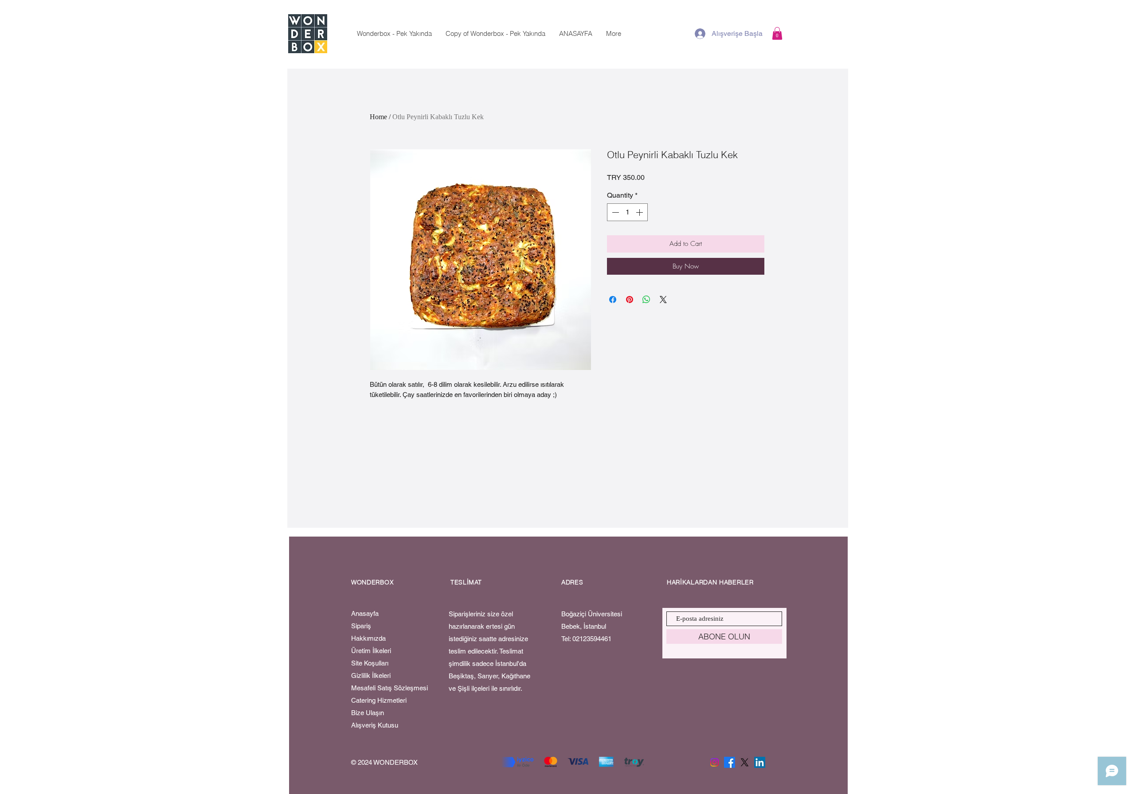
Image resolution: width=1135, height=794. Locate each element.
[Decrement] (614, 212)
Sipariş (361, 626)
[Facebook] (729, 762)
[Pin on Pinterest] (629, 299)
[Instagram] (714, 762)
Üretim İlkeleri (372, 650)
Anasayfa (365, 613)
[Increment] (640, 212)
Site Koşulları (369, 663)
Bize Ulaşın (367, 712)
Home (378, 117)
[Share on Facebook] (612, 299)
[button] (777, 33)
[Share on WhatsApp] (646, 299)
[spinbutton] (627, 212)
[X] (744, 762)
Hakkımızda (369, 638)
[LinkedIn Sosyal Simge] (759, 762)
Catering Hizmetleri (379, 700)
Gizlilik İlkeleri (371, 675)
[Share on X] (663, 299)
